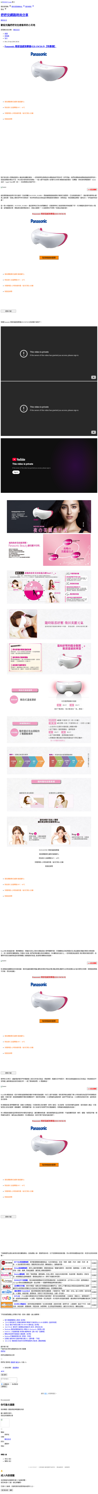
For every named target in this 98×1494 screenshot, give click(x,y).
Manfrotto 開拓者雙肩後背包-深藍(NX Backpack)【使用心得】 (25, 1329)
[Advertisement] (49, 158)
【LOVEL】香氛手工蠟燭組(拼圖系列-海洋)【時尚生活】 (24, 1327)
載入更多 (4, 1374)
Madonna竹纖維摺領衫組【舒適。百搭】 (18, 1336)
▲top (2, 1371)
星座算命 (16, 1367)
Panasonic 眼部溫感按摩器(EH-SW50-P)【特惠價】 (30, 46)
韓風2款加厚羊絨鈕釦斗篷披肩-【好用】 (18, 1334)
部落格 (7, 36)
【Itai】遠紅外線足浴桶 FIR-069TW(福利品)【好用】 (22, 1325)
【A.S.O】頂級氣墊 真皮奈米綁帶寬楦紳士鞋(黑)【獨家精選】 (26, 1341)
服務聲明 (67, 1467)
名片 (6, 38)
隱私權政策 (60, 1467)
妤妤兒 (3, 1351)
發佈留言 (4, 1386)
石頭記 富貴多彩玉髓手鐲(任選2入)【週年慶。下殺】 (22, 1338)
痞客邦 (13, 1362)
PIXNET (35, 1467)
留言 (17, 1362)
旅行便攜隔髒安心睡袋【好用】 (15, 1320)
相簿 (6, 33)
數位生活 (16, 30)
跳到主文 (4, 20)
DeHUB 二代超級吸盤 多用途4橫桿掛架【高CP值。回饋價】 (25, 1331)
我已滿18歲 (5, 1490)
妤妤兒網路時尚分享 (14, 15)
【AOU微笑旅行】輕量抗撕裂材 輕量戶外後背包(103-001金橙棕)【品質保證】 (31, 1322)
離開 (11, 1490)
